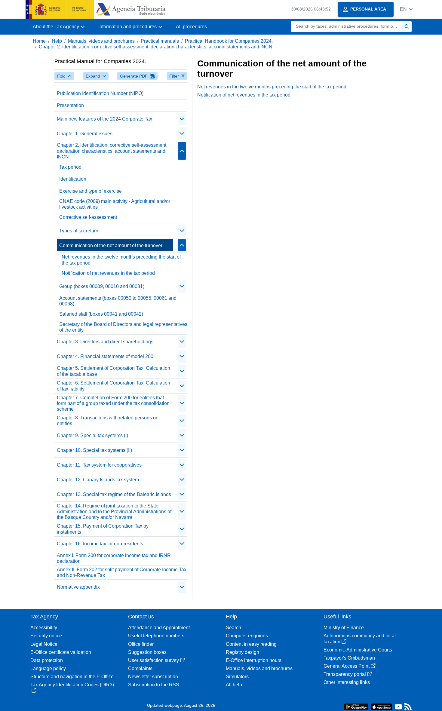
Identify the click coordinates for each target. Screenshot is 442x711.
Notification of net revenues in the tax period (108, 273)
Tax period (70, 167)
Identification (72, 179)
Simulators (237, 676)
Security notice (46, 635)
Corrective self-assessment (88, 217)
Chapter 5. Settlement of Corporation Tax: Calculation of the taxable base (113, 371)
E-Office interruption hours (253, 660)
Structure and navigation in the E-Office (72, 676)
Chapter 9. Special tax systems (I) (92, 435)
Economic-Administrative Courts (358, 649)
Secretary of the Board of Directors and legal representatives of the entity (123, 327)
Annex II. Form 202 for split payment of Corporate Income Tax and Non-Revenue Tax (121, 572)
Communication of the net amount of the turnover (110, 245)
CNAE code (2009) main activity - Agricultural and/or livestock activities (114, 204)
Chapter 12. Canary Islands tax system (98, 479)
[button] (406, 9)
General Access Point (347, 666)
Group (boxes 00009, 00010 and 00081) (101, 286)
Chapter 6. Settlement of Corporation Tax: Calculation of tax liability (113, 385)
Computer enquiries (247, 635)
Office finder (141, 644)
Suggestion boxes (147, 652)
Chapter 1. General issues (84, 133)
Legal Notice (43, 644)
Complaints (140, 668)
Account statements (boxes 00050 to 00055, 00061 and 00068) (117, 301)
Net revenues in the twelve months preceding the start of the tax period (121, 259)
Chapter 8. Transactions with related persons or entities (107, 420)
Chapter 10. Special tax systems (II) (94, 450)
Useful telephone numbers (156, 635)
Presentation (70, 105)
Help (57, 41)
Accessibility (43, 627)
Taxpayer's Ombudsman (349, 657)
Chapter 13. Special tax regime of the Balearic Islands (114, 494)
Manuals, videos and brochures (101, 41)
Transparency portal (345, 674)
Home (39, 41)
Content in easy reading (251, 644)
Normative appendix (78, 587)
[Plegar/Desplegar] (182, 119)
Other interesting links (347, 682)
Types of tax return (78, 230)
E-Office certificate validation (60, 652)
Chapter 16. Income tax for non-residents (100, 543)
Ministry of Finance (344, 627)
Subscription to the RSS (153, 684)
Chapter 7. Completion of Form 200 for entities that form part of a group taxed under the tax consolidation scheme (113, 403)
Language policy (48, 668)
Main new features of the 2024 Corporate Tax (104, 118)
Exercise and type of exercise (90, 191)
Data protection (46, 660)
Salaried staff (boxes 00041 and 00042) (101, 314)
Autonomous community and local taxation (360, 638)
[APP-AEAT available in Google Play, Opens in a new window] (356, 706)
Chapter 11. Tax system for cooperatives (99, 464)
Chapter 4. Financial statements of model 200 (105, 356)
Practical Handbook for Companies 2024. (229, 41)
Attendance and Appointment (159, 627)
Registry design (242, 652)
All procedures (191, 26)
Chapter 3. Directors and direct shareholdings (105, 341)
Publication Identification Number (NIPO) (100, 93)
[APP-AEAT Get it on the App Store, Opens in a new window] (381, 706)
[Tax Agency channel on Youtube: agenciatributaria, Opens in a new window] (398, 708)
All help (234, 684)
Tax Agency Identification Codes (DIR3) (72, 684)
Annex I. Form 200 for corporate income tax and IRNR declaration (114, 558)
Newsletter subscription (153, 676)
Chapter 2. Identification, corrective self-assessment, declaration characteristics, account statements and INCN (155, 46)
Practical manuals (160, 41)
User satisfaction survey (153, 660)
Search (233, 627)
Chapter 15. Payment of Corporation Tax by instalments (103, 528)
